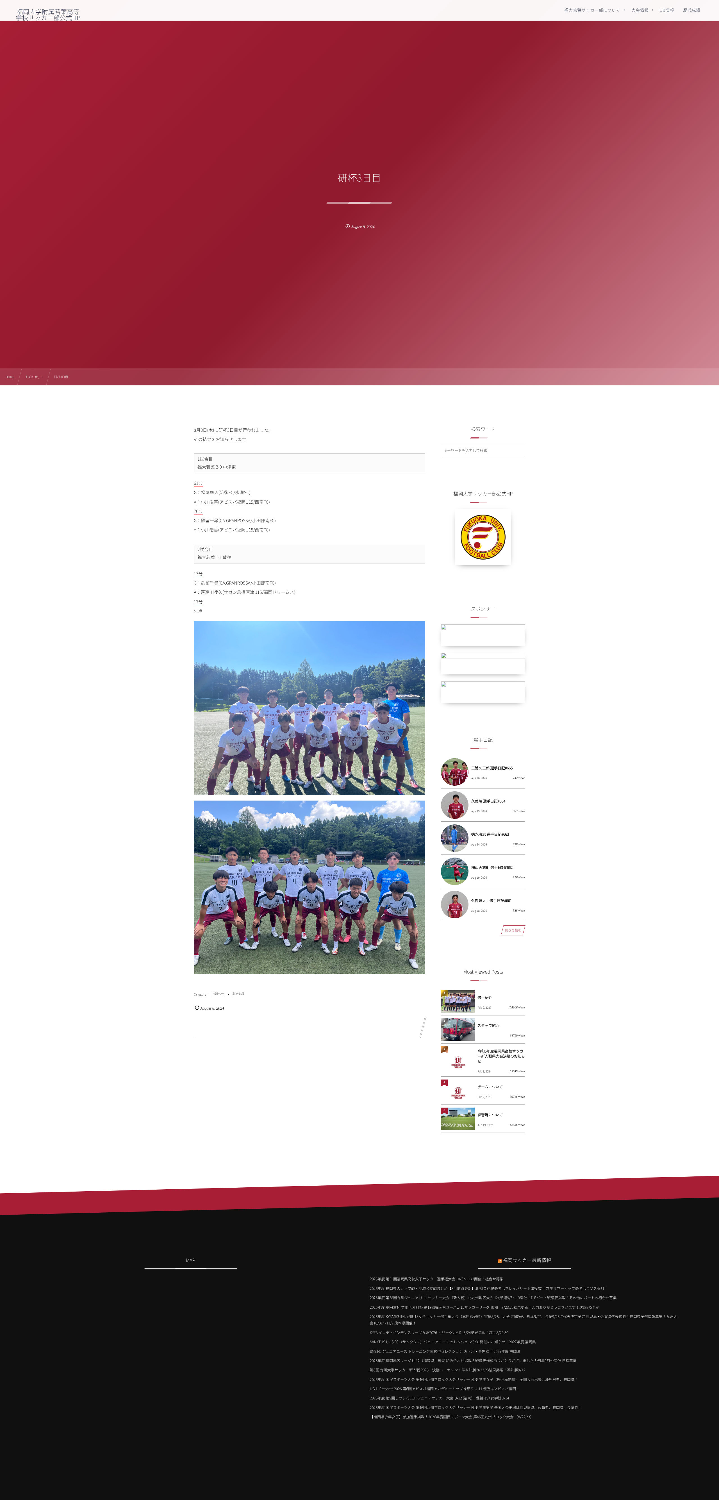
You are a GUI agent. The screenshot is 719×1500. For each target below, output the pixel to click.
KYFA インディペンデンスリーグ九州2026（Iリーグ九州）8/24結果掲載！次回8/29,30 (439, 1332)
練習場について (490, 1114)
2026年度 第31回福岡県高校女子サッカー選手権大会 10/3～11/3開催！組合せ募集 (436, 1278)
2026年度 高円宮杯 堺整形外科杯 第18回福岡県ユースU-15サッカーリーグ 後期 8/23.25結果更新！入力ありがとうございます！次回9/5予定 (484, 1307)
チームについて (490, 1086)
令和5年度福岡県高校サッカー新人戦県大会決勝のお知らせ (501, 1056)
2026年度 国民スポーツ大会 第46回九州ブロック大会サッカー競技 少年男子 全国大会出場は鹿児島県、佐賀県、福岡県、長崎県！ (476, 1407)
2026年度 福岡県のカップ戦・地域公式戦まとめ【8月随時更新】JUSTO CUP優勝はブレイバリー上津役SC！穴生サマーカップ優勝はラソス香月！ (489, 1288)
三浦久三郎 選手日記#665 (492, 768)
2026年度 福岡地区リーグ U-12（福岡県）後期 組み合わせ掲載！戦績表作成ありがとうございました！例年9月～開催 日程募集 (473, 1360)
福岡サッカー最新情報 (527, 1259)
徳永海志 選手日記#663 (490, 834)
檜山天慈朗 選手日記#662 (492, 867)
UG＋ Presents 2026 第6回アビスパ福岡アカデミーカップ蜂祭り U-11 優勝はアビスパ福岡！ (445, 1388)
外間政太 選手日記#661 (491, 900)
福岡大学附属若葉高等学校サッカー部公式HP (48, 14)
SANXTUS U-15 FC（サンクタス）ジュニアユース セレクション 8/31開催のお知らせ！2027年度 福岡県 (453, 1341)
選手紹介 (484, 997)
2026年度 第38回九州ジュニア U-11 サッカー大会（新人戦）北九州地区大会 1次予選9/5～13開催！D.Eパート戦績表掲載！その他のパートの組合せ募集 (493, 1297)
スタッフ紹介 (488, 1025)
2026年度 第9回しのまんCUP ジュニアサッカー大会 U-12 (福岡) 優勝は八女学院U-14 (439, 1398)
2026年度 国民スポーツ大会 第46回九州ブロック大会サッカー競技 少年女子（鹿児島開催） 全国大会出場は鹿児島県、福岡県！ (474, 1379)
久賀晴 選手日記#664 (488, 801)
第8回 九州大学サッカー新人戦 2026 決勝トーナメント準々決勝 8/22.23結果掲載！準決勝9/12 (447, 1369)
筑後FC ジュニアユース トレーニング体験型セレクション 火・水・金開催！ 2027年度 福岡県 (445, 1351)
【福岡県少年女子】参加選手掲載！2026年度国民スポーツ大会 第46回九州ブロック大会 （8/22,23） (452, 1416)
